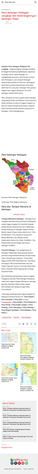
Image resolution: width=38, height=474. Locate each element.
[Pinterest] (19, 463)
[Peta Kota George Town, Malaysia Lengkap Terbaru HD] (9, 369)
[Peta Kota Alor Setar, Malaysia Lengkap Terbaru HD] (9, 337)
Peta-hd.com (10, 2)
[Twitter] (15, 463)
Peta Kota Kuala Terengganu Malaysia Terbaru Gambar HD (27, 357)
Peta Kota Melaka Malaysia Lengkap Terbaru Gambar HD (26, 388)
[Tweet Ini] (23, 324)
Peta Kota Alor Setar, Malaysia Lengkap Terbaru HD (8, 346)
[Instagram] (22, 463)
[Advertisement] (19, 44)
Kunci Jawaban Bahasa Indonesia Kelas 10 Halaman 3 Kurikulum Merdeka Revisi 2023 (17, 423)
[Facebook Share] (19, 324)
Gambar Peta (6, 317)
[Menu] (2, 2)
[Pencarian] (35, 2)
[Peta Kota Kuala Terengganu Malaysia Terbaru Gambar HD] (28, 343)
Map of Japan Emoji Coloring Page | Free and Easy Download (18, 437)
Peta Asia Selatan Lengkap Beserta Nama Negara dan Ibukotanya (16, 430)
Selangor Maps (19, 214)
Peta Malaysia (5, 9)
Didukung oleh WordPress (12, 469)
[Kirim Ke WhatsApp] (35, 324)
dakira (7, 22)
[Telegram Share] (31, 324)
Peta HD (16, 317)
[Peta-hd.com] (19, 460)
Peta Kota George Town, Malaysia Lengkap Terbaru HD (9, 379)
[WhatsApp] (26, 463)
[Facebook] (12, 463)
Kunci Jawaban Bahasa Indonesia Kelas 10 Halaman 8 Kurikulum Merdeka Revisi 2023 (17, 409)
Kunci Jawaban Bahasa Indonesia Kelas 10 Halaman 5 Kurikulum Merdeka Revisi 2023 (17, 416)
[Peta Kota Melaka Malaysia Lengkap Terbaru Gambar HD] (28, 374)
